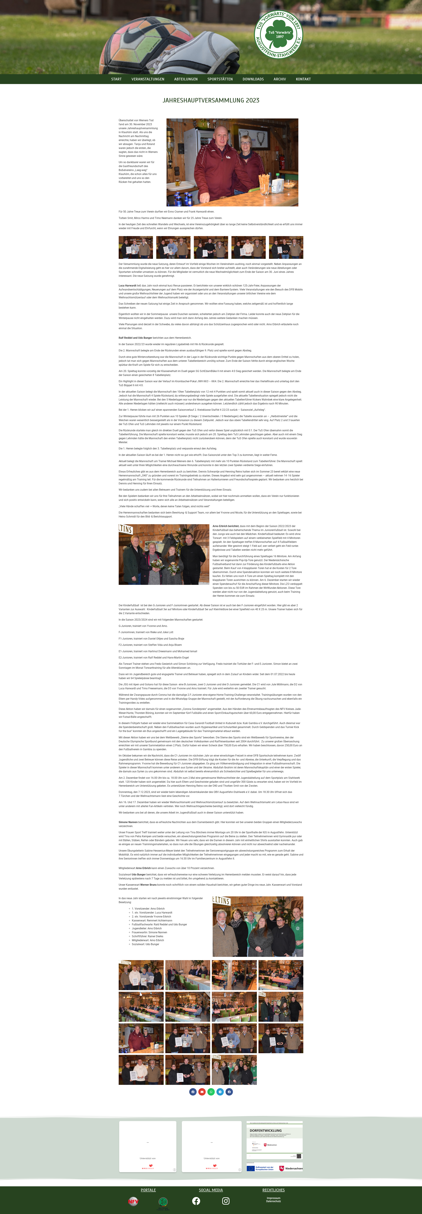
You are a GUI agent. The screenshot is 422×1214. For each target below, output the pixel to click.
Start (116, 79)
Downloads (253, 79)
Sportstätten (220, 79)
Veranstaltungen (148, 79)
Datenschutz (273, 1201)
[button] (193, 1092)
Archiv (280, 79)
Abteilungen (186, 79)
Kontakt (303, 79)
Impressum (273, 1198)
